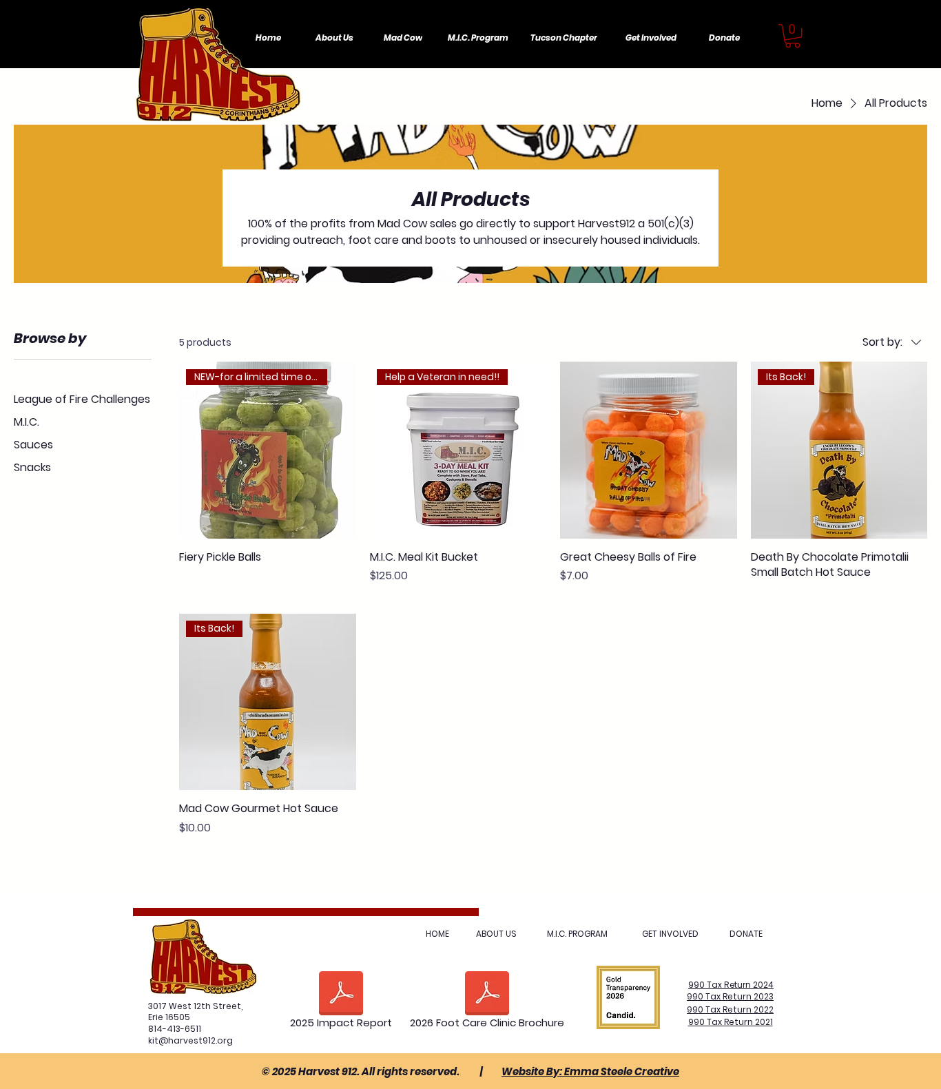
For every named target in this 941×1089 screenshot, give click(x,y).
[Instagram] (861, 45)
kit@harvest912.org (190, 1040)
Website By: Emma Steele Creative (590, 1071)
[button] (792, 36)
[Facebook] (833, 45)
